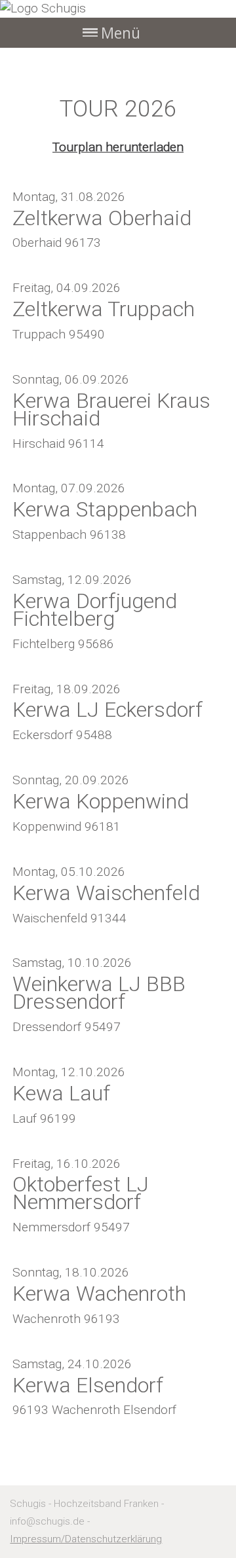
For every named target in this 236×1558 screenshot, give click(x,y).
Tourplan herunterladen (118, 146)
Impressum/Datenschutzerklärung (86, 1539)
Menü (120, 32)
